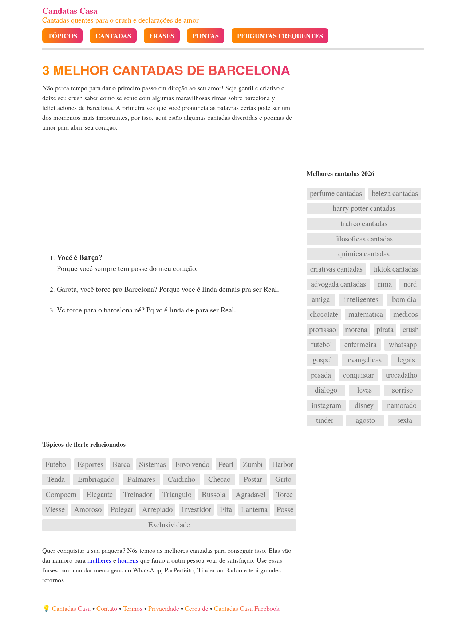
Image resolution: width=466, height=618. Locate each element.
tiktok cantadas (395, 269)
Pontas (206, 36)
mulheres (99, 560)
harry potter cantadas (364, 208)
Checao (219, 479)
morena (356, 329)
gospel (322, 359)
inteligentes (361, 299)
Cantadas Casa (71, 608)
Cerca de (196, 608)
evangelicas (365, 359)
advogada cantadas (338, 284)
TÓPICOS (62, 36)
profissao (322, 329)
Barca (121, 464)
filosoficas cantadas (364, 239)
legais (406, 359)
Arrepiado (157, 509)
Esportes (90, 464)
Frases (161, 36)
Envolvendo (192, 464)
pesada (321, 375)
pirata (385, 329)
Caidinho (181, 479)
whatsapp (403, 344)
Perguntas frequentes (280, 36)
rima (385, 284)
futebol (321, 344)
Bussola (213, 494)
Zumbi (253, 464)
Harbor (282, 464)
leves (364, 390)
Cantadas (113, 36)
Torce (284, 494)
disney (364, 405)
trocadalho (401, 375)
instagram (326, 405)
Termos (132, 608)
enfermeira (360, 344)
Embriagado (96, 479)
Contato (106, 608)
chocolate (324, 314)
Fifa (226, 509)
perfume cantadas (336, 193)
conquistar (358, 375)
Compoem (61, 494)
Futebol (56, 464)
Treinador (137, 494)
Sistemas (152, 464)
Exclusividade (169, 524)
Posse (285, 509)
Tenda (56, 479)
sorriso (402, 390)
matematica (365, 314)
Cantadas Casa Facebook (247, 608)
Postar (253, 479)
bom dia (404, 299)
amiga (321, 299)
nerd (410, 284)
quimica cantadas (364, 253)
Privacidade (163, 608)
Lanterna (254, 509)
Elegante (100, 494)
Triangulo (176, 494)
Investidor (196, 509)
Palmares (141, 479)
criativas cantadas (336, 269)
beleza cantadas (395, 193)
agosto (365, 420)
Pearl (226, 464)
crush (411, 329)
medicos (405, 314)
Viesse (55, 509)
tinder (324, 420)
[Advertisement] (170, 194)
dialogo (326, 390)
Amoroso (88, 509)
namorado (401, 405)
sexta (404, 420)
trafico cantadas (364, 223)
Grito (283, 479)
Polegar (122, 509)
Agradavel (251, 494)
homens (128, 560)
